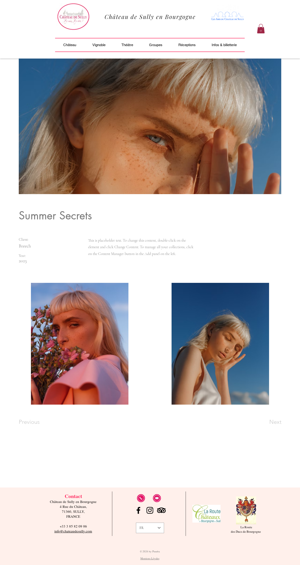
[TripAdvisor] (161, 510)
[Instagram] (149, 510)
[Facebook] (138, 510)
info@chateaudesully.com (73, 531)
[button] (261, 28)
